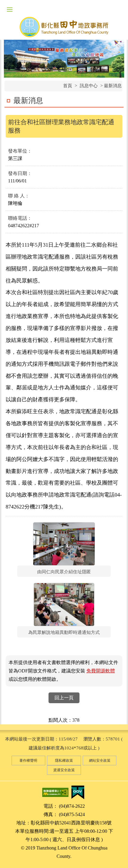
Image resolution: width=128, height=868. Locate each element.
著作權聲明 (28, 760)
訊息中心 (89, 85)
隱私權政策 (64, 760)
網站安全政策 (99, 760)
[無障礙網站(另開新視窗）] (55, 792)
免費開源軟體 (100, 671)
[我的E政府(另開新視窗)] (78, 792)
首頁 (67, 85)
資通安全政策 (64, 770)
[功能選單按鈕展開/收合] (9, 9)
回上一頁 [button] (64, 697)
